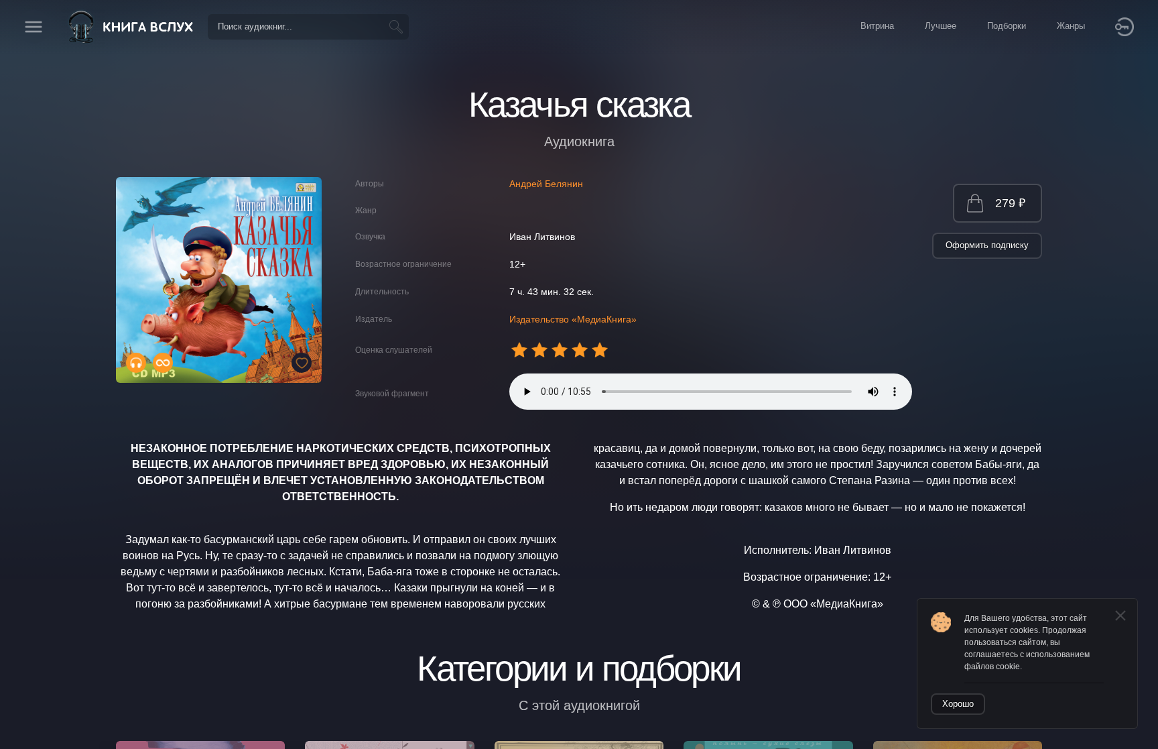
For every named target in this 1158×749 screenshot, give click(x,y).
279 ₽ (1010, 203)
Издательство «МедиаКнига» (573, 319)
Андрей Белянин (546, 183)
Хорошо (958, 704)
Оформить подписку (987, 245)
